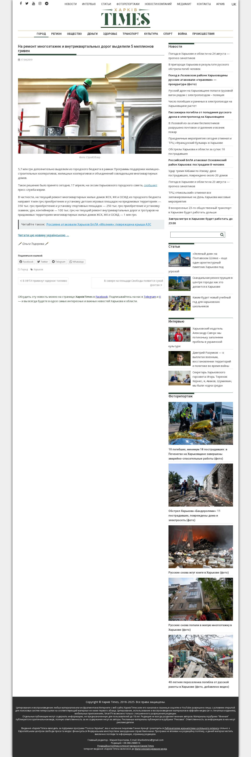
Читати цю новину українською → (43, 235)
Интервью (89, 4)
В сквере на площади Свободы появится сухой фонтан (133, 282)
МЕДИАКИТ (184, 4)
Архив (220, 4)
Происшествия (203, 33)
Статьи (106, 4)
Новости (71, 4)
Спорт (168, 33)
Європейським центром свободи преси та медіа (44, 731)
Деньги (92, 33)
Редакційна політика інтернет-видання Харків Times (125, 745)
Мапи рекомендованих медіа (151, 748)
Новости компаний (158, 4)
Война (182, 33)
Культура (151, 33)
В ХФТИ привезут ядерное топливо (45, 280)
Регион (56, 33)
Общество (74, 33)
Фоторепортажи (127, 4)
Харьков (38, 269)
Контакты (204, 4)
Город (41, 33)
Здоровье (110, 33)
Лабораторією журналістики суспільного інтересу (191, 728)
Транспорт (131, 33)
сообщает (150, 185)
